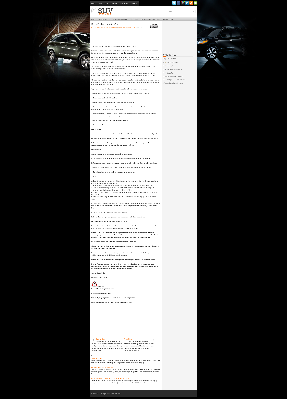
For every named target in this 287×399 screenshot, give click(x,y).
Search (134, 3)
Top (106, 3)
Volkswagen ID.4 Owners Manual (175, 80)
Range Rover (168, 19)
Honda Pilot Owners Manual (173, 76)
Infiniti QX (134, 19)
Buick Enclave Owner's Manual (108, 27)
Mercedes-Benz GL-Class (150, 19)
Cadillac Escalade (120, 19)
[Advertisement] (125, 36)
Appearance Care (130, 27)
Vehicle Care (121, 27)
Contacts (124, 3)
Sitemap (114, 3)
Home (93, 3)
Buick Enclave (104, 19)
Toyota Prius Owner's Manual (173, 83)
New (100, 3)
